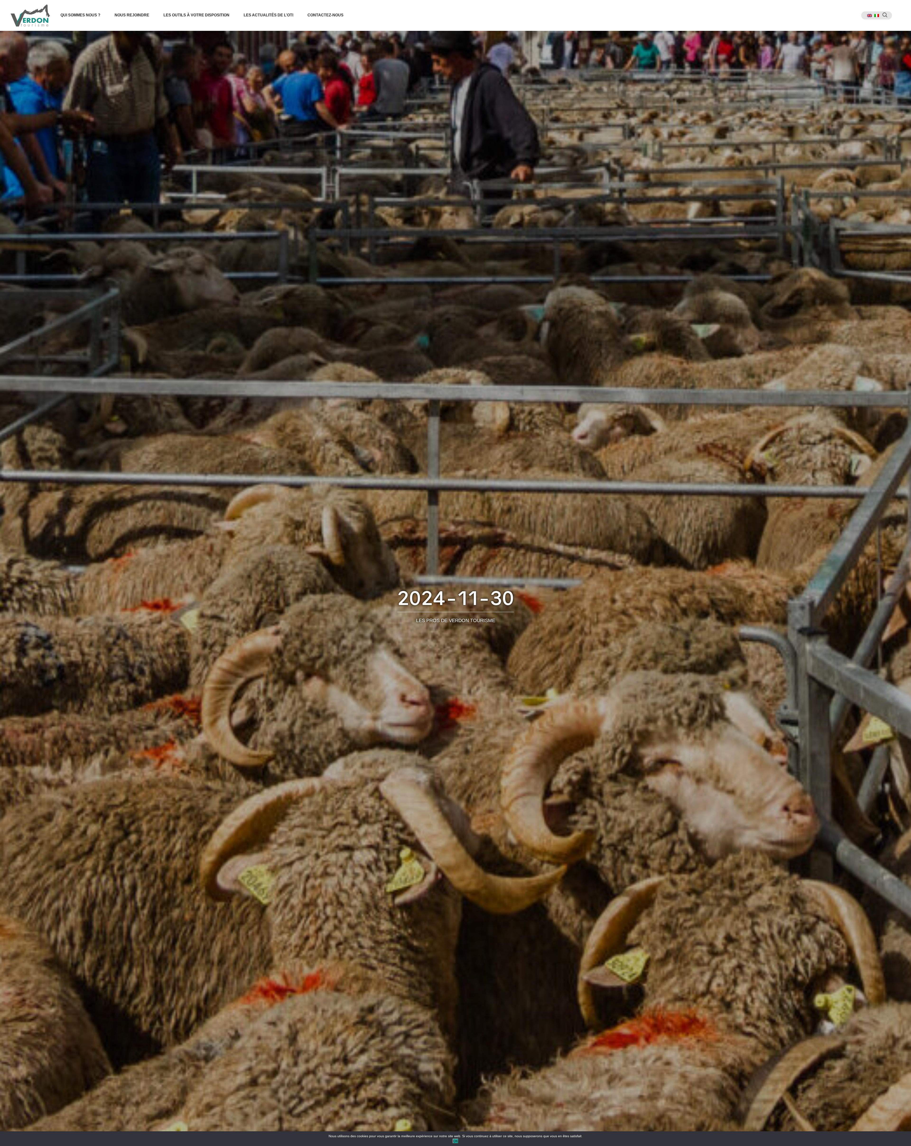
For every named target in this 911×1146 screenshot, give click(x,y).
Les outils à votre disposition (196, 15)
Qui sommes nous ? (80, 15)
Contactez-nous (325, 15)
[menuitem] (869, 15)
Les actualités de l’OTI (268, 15)
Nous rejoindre (132, 15)
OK (455, 1141)
